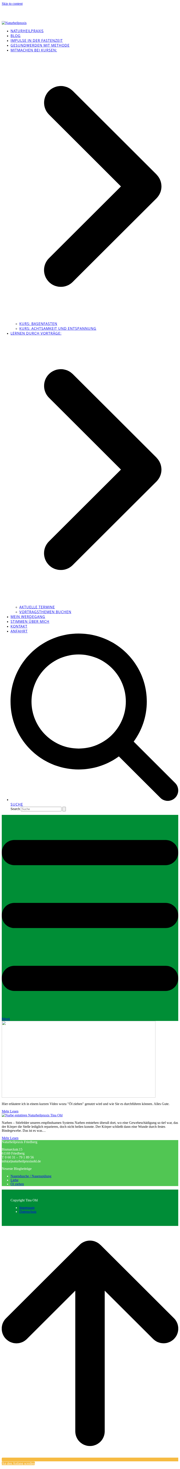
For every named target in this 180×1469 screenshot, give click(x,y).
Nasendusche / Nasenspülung (31, 1176)
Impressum (26, 1207)
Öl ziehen (17, 1184)
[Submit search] (64, 809)
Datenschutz (27, 1211)
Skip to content (12, 3)
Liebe (14, 1180)
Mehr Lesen (10, 1111)
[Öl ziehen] (78, 1096)
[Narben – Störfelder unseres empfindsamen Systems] (32, 1115)
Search (15, 809)
